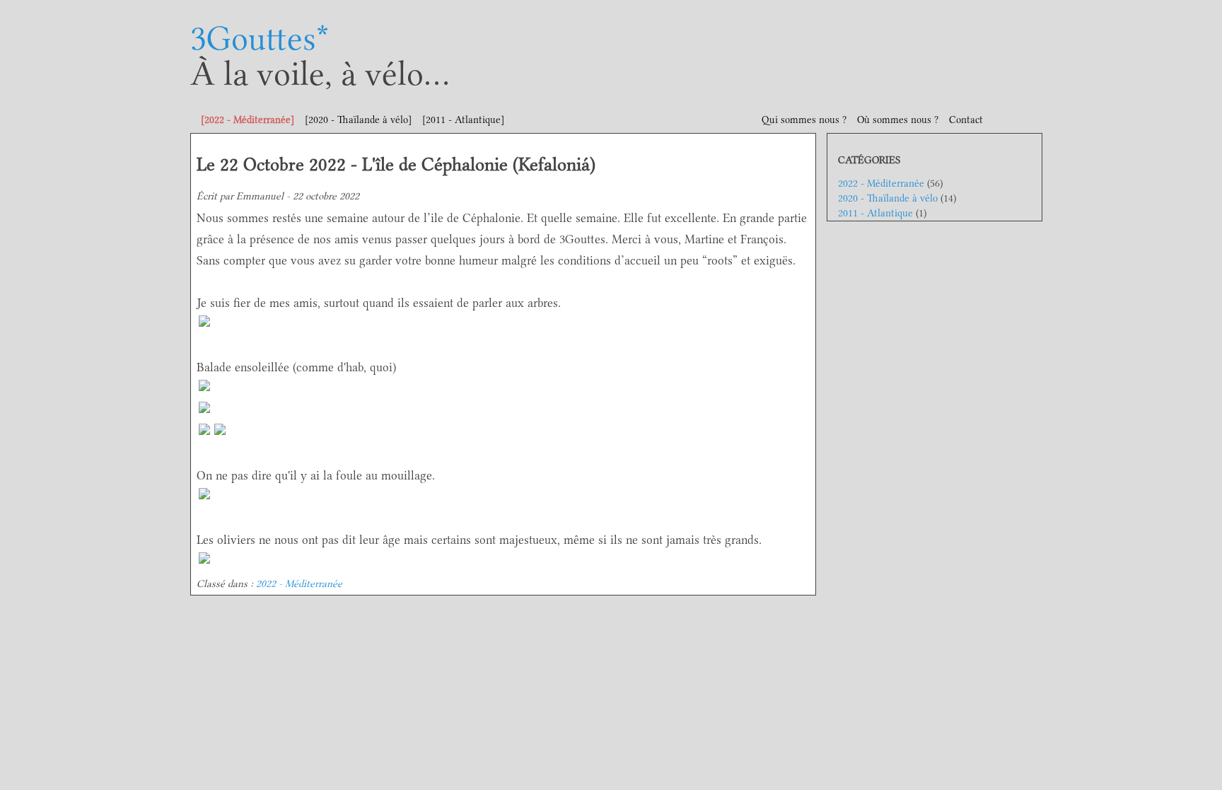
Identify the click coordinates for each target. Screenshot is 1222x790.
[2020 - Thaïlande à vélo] (358, 120)
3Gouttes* (259, 38)
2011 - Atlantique (875, 213)
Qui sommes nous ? (804, 120)
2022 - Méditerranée (299, 584)
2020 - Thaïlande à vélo (888, 198)
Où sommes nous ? (897, 120)
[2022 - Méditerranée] (247, 120)
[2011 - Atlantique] (463, 120)
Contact (966, 120)
